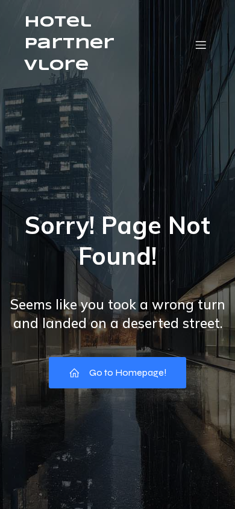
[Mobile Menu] (200, 44)
